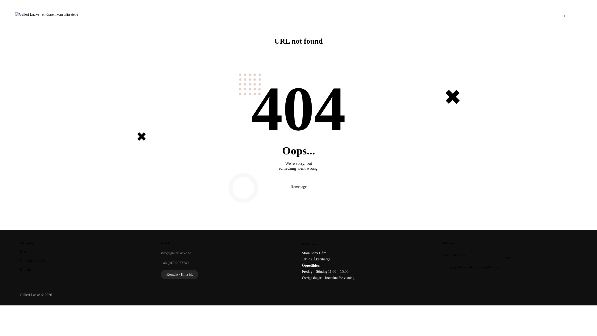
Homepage (299, 187)
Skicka (508, 258)
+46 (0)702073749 (175, 263)
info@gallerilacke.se (176, 253)
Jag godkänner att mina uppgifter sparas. (475, 267)
